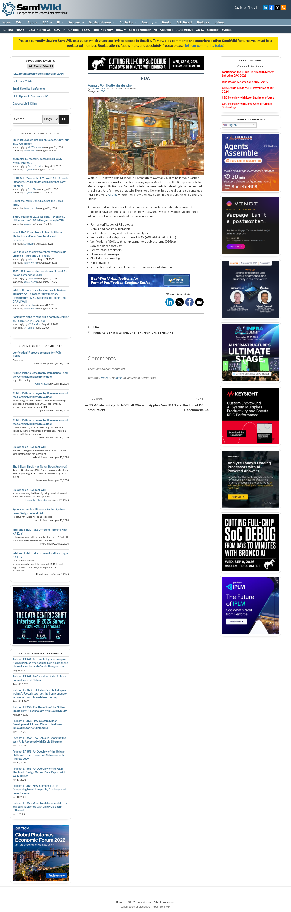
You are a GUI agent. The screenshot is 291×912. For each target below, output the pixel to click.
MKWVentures (35, 147)
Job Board (184, 22)
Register (240, 8)
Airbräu (113, 194)
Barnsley (32, 278)
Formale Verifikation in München (110, 85)
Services (74, 22)
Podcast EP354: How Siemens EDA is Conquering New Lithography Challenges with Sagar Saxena (40, 789)
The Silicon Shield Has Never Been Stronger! (40, 466)
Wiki (19, 22)
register (106, 378)
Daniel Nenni (30, 150)
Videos (220, 22)
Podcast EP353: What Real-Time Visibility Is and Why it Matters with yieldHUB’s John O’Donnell (40, 806)
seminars (166, 332)
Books (166, 22)
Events (227, 29)
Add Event (34, 66)
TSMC (86, 29)
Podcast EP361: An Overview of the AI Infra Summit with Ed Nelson (39, 678)
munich (150, 332)
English (232, 124)
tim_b (31, 305)
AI (155, 29)
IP (58, 22)
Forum (32, 22)
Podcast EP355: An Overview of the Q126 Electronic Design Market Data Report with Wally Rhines (39, 772)
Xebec (31, 259)
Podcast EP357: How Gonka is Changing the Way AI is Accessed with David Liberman (39, 739)
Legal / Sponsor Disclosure (135, 906)
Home (6, 22)
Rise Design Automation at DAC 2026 (245, 81)
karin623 (28, 243)
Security (147, 22)
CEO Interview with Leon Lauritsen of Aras (248, 97)
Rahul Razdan (42, 383)
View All (48, 66)
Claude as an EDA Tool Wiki (29, 447)
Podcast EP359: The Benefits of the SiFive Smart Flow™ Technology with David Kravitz (40, 709)
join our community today (204, 46)
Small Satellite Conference (29, 88)
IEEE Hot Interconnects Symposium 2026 (38, 73)
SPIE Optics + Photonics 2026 (31, 96)
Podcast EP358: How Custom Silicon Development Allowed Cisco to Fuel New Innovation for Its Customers (37, 724)
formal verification (110, 332)
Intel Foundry (103, 29)
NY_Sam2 (28, 169)
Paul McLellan (98, 88)
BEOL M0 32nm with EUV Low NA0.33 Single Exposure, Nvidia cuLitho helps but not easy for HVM (40, 181)
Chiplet (73, 29)
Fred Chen (33, 189)
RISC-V (121, 29)
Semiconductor (100, 22)
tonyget (27, 224)
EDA (45, 22)
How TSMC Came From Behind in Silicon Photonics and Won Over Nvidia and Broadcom (37, 236)
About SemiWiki (162, 906)
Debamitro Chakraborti (37, 500)
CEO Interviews (40, 29)
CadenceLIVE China (25, 103)
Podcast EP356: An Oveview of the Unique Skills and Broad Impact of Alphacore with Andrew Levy (39, 755)
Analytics (126, 22)
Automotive (184, 29)
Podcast (203, 22)
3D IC (200, 29)
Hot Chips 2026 (22, 81)
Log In (254, 8)
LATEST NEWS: (14, 29)
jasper (136, 332)
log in (118, 378)
